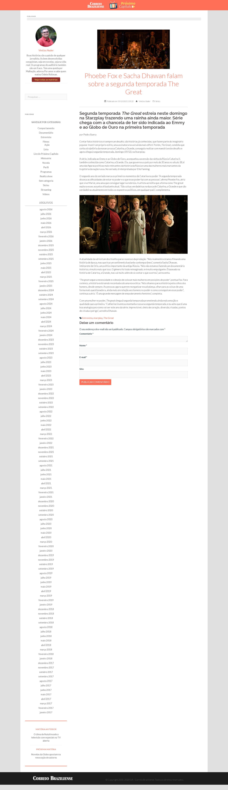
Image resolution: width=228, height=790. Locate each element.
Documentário (46, 132)
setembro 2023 (46, 353)
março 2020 (46, 541)
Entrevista (87, 318)
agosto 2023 (46, 357)
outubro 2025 (46, 254)
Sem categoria (46, 180)
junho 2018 (46, 636)
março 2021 (46, 487)
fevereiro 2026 (46, 236)
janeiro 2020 (46, 550)
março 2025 (46, 276)
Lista (46, 149)
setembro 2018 (46, 622)
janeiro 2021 (46, 496)
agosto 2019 (46, 573)
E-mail (83, 357)
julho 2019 (46, 577)
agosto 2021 (46, 465)
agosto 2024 (46, 303)
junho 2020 (46, 528)
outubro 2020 (46, 510)
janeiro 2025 (46, 285)
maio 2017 (46, 694)
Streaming (46, 189)
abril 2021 (46, 483)
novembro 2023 (46, 344)
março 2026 (46, 231)
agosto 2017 (46, 681)
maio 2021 (46, 478)
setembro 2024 (46, 299)
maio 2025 (46, 267)
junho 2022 (46, 420)
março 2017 (46, 703)
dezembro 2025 (46, 245)
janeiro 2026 (46, 240)
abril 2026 (46, 227)
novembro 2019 (46, 559)
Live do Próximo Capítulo (46, 153)
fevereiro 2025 (46, 281)
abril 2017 (46, 699)
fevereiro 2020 (46, 546)
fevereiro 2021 (46, 492)
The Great (108, 318)
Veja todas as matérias (46, 79)
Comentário (86, 333)
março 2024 (46, 326)
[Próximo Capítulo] (125, 4)
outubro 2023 (46, 348)
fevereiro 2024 (46, 330)
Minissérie (46, 158)
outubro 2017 (46, 672)
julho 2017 (46, 685)
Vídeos (45, 194)
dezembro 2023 (46, 339)
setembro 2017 (46, 676)
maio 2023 (46, 371)
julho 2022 (46, 416)
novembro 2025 (46, 249)
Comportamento (46, 128)
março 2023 (46, 380)
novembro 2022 (46, 398)
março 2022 (46, 434)
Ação (47, 144)
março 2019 (46, 595)
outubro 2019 (46, 564)
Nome (83, 345)
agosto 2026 (46, 209)
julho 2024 (46, 308)
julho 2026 (46, 214)
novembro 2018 (46, 613)
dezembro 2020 (46, 501)
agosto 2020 (46, 519)
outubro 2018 (46, 618)
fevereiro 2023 (46, 384)
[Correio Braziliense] (97, 4)
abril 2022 (46, 429)
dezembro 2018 (46, 609)
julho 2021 (46, 470)
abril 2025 (46, 272)
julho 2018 (46, 631)
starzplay (98, 318)
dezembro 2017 (46, 663)
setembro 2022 (46, 407)
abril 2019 (46, 591)
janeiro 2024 (46, 335)
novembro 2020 (46, 505)
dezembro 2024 (46, 290)
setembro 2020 (46, 514)
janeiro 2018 (46, 658)
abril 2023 (46, 375)
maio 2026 (46, 223)
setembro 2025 (46, 258)
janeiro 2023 (46, 389)
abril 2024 (46, 321)
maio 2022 (46, 425)
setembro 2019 (46, 568)
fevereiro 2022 (46, 438)
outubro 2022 (46, 402)
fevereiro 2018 (46, 654)
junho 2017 (46, 690)
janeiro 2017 (46, 712)
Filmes (46, 141)
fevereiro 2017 (46, 708)
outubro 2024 (46, 294)
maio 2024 (46, 317)
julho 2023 (46, 362)
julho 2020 (46, 523)
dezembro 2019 (46, 555)
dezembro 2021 (46, 447)
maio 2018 (46, 640)
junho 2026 (46, 218)
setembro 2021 (46, 461)
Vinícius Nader (144, 101)
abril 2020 (46, 537)
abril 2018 (46, 645)
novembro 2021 (46, 452)
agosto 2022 (46, 411)
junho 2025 (46, 263)
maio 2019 (46, 586)
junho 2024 (46, 312)
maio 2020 (46, 532)
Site (81, 369)
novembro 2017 (46, 667)
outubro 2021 (46, 456)
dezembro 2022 (46, 393)
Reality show (46, 176)
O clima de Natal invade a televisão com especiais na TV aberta (46, 737)
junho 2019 (46, 582)
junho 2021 (46, 474)
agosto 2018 (46, 627)
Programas (46, 171)
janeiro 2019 (46, 604)
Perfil (46, 167)
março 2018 (46, 649)
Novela (46, 162)
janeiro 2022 (46, 443)
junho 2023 (46, 366)
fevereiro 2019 (46, 600)
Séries (157, 101)
